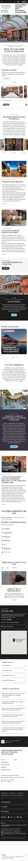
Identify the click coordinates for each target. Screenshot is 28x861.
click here (11, 858)
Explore (14, 314)
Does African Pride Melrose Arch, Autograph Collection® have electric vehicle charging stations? (12, 729)
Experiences (3, 767)
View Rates (6, 104)
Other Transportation (8, 626)
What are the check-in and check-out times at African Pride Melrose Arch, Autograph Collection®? (13, 695)
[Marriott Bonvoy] (23, 1)
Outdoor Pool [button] (7, 536)
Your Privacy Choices (7, 832)
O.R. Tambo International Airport (11, 622)
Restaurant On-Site (8, 532)
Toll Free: (7, 780)
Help (2, 835)
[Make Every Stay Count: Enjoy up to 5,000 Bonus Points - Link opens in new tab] (14, 341)
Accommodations (4, 762)
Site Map (17, 833)
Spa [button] (5, 544)
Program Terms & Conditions (6, 830)
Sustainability (6, 528)
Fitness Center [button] (7, 548)
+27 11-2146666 (7, 619)
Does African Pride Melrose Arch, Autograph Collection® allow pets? (12, 702)
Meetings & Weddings (6, 769)
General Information (7, 670)
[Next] (25, 82)
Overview (3, 759)
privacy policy (19, 856)
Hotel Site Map (23, 833)
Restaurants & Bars (5, 764)
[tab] (6, 517)
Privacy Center (16, 830)
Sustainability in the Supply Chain (7, 833)
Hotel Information (6, 665)
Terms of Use (17, 828)
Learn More (6, 78)
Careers (11, 828)
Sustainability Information (8, 680)
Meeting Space (7, 540)
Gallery (15, 759)
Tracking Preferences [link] (5, 828)
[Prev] (3, 82)
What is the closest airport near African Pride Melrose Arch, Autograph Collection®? (13, 722)
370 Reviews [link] (6, 12)
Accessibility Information (8, 675)
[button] (18, 2)
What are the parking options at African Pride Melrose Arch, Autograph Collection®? (13, 709)
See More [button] (20, 64)
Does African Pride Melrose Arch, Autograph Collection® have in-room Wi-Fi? (12, 715)
